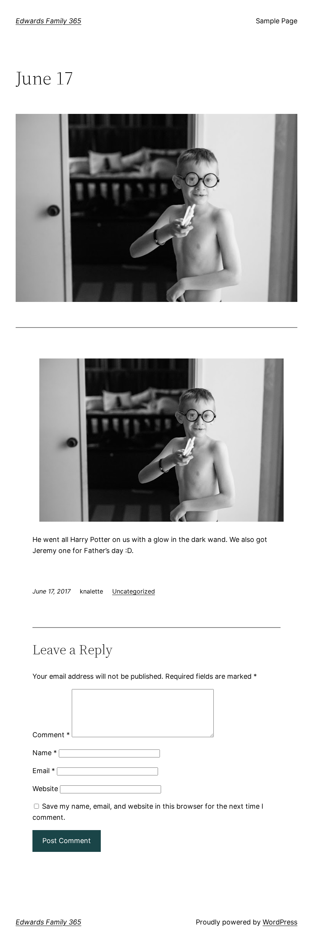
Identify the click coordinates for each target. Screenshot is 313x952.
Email (43, 771)
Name (44, 753)
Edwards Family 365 (48, 21)
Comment (51, 735)
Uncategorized (133, 591)
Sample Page (276, 21)
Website (45, 789)
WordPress (280, 922)
